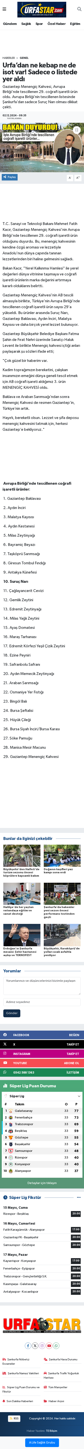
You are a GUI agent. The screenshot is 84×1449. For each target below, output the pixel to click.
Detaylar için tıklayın (42, 1183)
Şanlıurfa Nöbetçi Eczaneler (16, 1361)
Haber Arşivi (56, 1401)
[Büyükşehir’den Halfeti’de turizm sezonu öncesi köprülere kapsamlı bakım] (21, 855)
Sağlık (26, 24)
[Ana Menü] (4, 9)
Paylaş (12, 177)
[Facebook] (28, 1345)
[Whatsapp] (56, 1345)
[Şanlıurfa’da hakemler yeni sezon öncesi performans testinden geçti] (62, 893)
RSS (16, 1418)
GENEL (24, 58)
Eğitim (75, 24)
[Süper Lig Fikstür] (79, 1197)
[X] (35, 1345)
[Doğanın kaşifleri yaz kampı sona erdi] (62, 855)
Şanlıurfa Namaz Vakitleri (23, 1373)
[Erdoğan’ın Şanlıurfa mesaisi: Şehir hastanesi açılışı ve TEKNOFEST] (21, 935)
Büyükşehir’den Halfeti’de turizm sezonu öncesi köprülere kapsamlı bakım (21, 872)
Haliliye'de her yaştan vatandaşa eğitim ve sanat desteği (18, 910)
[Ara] (79, 9)
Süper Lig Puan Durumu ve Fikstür (21, 1389)
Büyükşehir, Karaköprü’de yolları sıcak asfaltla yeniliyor (62, 952)
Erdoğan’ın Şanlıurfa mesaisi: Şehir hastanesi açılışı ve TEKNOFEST (19, 952)
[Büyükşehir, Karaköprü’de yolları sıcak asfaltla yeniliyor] (62, 935)
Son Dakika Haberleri (20, 1401)
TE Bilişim (51, 1430)
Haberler (9, 58)
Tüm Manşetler (57, 1387)
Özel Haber (56, 24)
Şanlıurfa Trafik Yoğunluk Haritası (61, 1375)
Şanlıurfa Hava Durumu (63, 1359)
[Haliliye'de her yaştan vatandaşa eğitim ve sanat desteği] (21, 893)
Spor (39, 24)
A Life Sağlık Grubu (42, 1442)
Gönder (12, 1013)
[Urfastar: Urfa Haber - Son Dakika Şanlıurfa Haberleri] (41, 9)
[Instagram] (42, 1345)
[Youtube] (49, 1345)
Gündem (10, 24)
